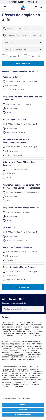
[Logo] (23, 7)
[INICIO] (41, 7)
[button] (4, 7)
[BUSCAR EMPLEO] (35, 7)
